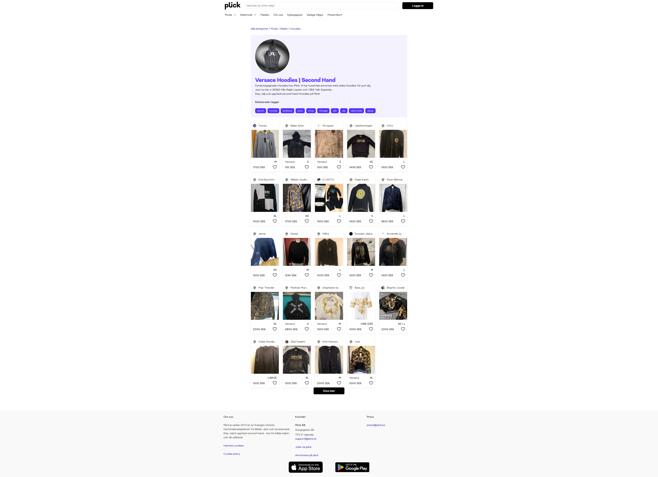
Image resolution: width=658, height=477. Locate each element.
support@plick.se (305, 438)
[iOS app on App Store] (305, 467)
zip (343, 110)
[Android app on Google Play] (352, 467)
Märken (264, 14)
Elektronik (246, 14)
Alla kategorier (259, 28)
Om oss (278, 14)
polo (300, 110)
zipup (370, 110)
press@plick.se (376, 425)
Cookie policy (231, 453)
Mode (228, 14)
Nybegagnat (294, 14)
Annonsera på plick (306, 455)
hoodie (273, 110)
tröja (311, 110)
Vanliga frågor (315, 14)
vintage (323, 110)
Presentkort (334, 14)
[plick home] (233, 5)
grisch (260, 110)
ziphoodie (356, 110)
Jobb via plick (303, 447)
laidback (287, 110)
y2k (335, 110)
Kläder (284, 28)
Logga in (418, 5)
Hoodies (295, 28)
